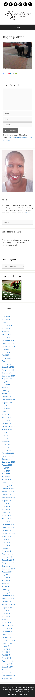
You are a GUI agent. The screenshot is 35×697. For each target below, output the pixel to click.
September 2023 (8, 376)
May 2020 (6, 474)
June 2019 (6, 506)
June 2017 (6, 578)
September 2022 (8, 399)
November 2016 (8, 598)
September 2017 (8, 569)
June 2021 (6, 435)
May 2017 (6, 581)
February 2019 (7, 518)
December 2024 (8, 340)
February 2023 (7, 391)
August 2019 (7, 500)
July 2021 (5, 432)
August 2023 (7, 379)
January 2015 (7, 664)
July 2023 (5, 382)
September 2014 (8, 676)
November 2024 (8, 343)
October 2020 (7, 459)
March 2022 (6, 414)
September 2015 (8, 640)
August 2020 (7, 465)
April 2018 (6, 548)
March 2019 (6, 515)
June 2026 (6, 316)
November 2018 (8, 527)
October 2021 (7, 423)
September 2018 (8, 533)
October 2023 (7, 373)
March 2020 (6, 480)
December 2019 (8, 489)
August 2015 (7, 643)
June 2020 (6, 471)
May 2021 (6, 438)
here (28, 213)
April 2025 (6, 331)
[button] (6, 4)
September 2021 (8, 426)
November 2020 (8, 456)
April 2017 (6, 584)
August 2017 (7, 572)
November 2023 (8, 370)
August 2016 (7, 607)
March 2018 (6, 551)
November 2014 (8, 670)
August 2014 (7, 679)
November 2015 (8, 634)
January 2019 (7, 521)
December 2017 (8, 560)
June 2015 (6, 649)
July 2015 (5, 646)
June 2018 (6, 542)
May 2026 (6, 319)
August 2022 (7, 402)
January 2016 (7, 628)
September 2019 (8, 497)
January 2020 (7, 486)
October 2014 (7, 673)
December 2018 (8, 524)
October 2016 (7, 601)
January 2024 (7, 364)
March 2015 (6, 658)
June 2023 (6, 385)
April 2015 (6, 655)
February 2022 (7, 417)
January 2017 (7, 592)
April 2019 (6, 512)
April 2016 (6, 619)
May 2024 (6, 352)
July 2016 (5, 610)
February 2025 (7, 334)
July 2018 (5, 539)
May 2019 (6, 509)
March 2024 (6, 358)
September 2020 (8, 462)
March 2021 (6, 444)
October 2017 (7, 566)
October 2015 (7, 637)
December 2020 (8, 453)
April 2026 (6, 322)
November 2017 (8, 563)
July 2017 (5, 575)
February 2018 (7, 554)
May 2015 (6, 652)
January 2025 (7, 337)
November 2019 (8, 491)
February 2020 (7, 483)
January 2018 (7, 557)
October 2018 (7, 530)
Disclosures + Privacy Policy (17, 694)
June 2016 (6, 613)
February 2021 (7, 447)
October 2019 (7, 495)
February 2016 (7, 625)
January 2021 (7, 450)
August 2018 (7, 536)
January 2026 (7, 325)
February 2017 (7, 590)
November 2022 (8, 394)
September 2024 (8, 346)
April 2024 (6, 355)
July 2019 (5, 503)
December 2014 (8, 667)
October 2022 (7, 396)
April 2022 (6, 411)
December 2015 (8, 631)
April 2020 (6, 477)
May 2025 (6, 328)
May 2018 (6, 545)
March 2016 (6, 622)
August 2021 (7, 429)
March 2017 (6, 587)
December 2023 (8, 367)
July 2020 (5, 468)
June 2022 (6, 408)
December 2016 (8, 595)
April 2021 (6, 441)
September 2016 (8, 604)
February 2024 (7, 361)
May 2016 (6, 616)
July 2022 (5, 405)
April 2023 (6, 388)
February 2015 (7, 661)
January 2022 (7, 420)
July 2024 (5, 349)
